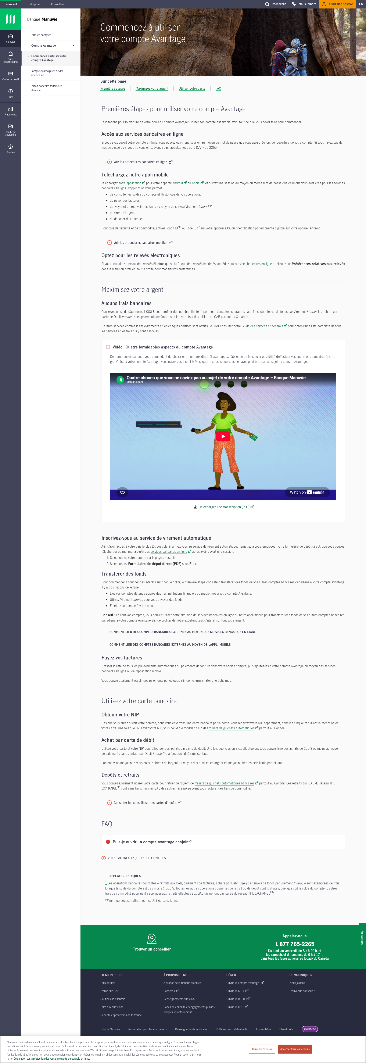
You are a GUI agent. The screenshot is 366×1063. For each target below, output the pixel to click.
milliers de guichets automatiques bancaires (224, 783)
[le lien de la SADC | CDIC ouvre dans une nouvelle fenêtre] (310, 1031)
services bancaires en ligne (253, 263)
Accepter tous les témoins (295, 1049)
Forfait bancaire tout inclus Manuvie (46, 88)
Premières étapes (112, 88)
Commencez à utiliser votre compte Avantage (49, 58)
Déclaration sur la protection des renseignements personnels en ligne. (52, 1058)
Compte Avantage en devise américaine (47, 73)
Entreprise (34, 4)
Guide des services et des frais (262, 326)
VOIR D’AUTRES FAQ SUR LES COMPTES (137, 858)
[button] (275, 4)
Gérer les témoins (262, 1049)
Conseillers (57, 4)
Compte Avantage (43, 45)
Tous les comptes (40, 35)
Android (177, 183)
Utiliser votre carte (192, 88)
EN (361, 4)
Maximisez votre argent (152, 88)
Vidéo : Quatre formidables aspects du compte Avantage (163, 347)
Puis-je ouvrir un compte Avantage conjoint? (152, 842)
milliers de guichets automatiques (231, 728)
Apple (196, 183)
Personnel (11, 4)
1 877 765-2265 (294, 944)
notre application (129, 183)
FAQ (218, 88)
